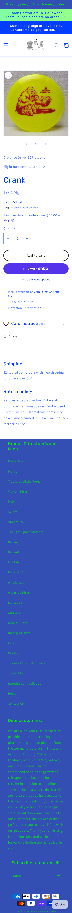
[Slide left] (26, 144)
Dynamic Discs (18, 572)
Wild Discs (15, 582)
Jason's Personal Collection (28, 663)
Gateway (14, 613)
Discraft (13, 552)
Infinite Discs (17, 623)
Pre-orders (15, 461)
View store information (24, 308)
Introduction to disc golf (25, 683)
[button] (6, 45)
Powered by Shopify (47, 911)
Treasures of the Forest (25, 481)
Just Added (16, 673)
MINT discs (16, 562)
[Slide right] (45, 144)
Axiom (12, 512)
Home (12, 693)
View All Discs (18, 491)
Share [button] (13, 336)
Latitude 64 (16, 602)
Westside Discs (19, 592)
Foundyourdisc (30, 911)
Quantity (9, 228)
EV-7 (11, 643)
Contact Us (16, 703)
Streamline (16, 522)
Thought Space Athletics (26, 532)
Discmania (15, 542)
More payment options (36, 279)
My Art (12, 471)
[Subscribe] (59, 875)
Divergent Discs (19, 633)
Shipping (8, 207)
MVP (11, 501)
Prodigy (13, 653)
